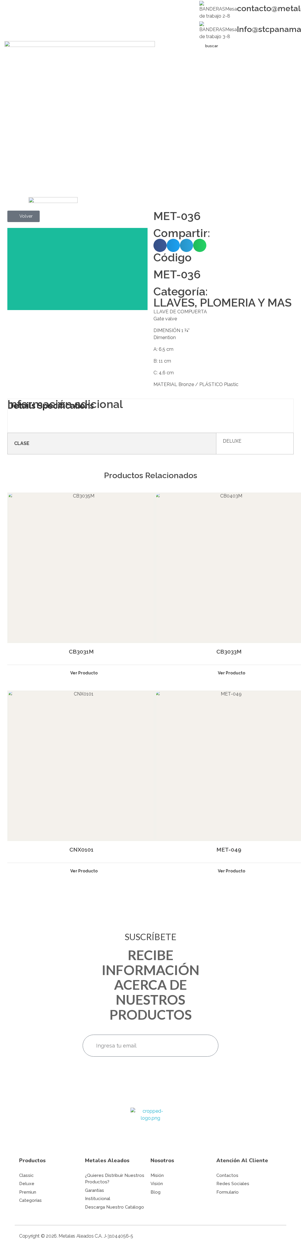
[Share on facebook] (160, 245)
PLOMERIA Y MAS (246, 302)
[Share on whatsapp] (199, 245)
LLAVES (174, 302)
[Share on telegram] (186, 245)
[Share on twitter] (173, 245)
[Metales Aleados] (151, 1128)
